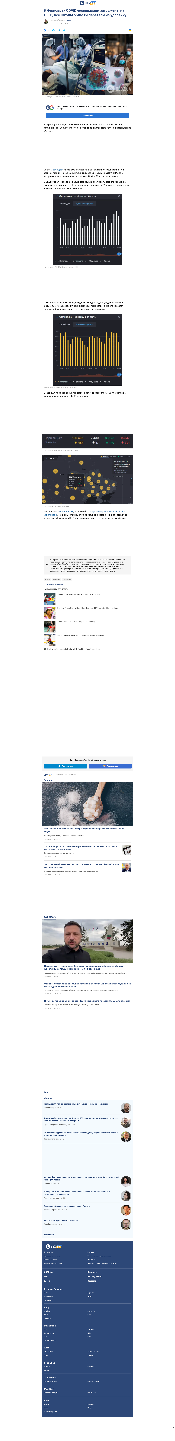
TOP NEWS (50, 917)
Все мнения (49, 1235)
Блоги (47, 1281)
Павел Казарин (50, 1107)
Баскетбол (91, 1311)
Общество (93, 1281)
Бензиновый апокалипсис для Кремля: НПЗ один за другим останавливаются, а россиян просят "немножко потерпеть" (81, 1119)
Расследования (95, 1276)
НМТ (89, 1337)
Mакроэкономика (94, 1381)
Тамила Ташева (50, 1183)
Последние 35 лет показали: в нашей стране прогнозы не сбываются (76, 1104)
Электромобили (93, 1351)
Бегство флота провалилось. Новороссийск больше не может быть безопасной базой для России (81, 1178)
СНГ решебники (49, 1340)
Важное (48, 780)
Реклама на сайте (50, 1260)
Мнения (48, 1098)
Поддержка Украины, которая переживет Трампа (67, 1206)
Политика (92, 1272)
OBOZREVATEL (65, 511)
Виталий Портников (52, 1210)
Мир (46, 1276)
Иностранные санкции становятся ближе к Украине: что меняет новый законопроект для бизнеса (77, 1193)
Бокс (89, 1315)
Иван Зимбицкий (50, 1224)
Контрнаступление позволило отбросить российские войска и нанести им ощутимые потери (81, 990)
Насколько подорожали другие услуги (59, 853)
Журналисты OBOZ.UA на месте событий (102, 1263)
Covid (69, 20)
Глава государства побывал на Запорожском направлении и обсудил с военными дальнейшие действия (85, 973)
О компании (48, 1252)
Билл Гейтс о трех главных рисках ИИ (61, 1220)
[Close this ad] (173, 1427)
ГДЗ (45, 1329)
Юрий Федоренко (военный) (55, 1124)
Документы (92, 1260)
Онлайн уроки (49, 1333)
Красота (47, 1408)
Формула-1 (48, 1318)
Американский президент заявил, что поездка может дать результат (71, 1005)
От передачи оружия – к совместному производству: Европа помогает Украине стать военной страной (81, 1134)
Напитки (91, 1366)
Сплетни (91, 1404)
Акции (46, 1355)
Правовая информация (52, 1256)
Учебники (91, 1329)
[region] (87, 150)
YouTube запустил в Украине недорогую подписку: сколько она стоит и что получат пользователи (80, 847)
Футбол (47, 1311)
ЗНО (45, 1337)
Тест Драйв (48, 1351)
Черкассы (48, 1300)
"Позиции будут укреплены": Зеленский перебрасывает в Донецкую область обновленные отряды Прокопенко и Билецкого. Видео (83, 967)
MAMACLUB (92, 1393)
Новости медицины (51, 1393)
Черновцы (56, 579)
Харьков (91, 1293)
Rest (46, 1092)
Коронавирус (67, 579)
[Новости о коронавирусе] (47, 775)
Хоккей (46, 1315)
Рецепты (47, 1366)
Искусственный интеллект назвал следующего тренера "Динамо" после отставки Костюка (81, 865)
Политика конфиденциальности (99, 1256)
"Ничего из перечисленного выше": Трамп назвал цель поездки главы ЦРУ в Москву (87, 1001)
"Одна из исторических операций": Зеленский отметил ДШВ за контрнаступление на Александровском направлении (87, 985)
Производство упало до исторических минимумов (64, 836)
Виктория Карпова (51, 1198)
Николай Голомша (51, 1139)
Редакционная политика (53, 584)
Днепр (90, 1296)
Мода (90, 1408)
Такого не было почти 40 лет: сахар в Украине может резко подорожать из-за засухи (84, 830)
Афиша (46, 1404)
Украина (47, 579)
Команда (91, 1252)
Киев (46, 1293)
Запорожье (48, 1296)
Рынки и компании (50, 1381)
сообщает (58, 169)
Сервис (90, 1355)
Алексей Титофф (58, 20)
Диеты (46, 1370)
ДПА (89, 1333)
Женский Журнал (50, 1411)
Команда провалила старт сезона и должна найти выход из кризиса (71, 871)
